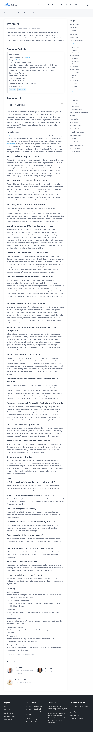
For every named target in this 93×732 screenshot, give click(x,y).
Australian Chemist (76, 718)
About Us (64, 5)
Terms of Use (74, 5)
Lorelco (75, 95)
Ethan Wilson (19, 668)
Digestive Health (75, 122)
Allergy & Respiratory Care (79, 112)
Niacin (73, 75)
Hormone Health (75, 125)
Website (12, 89)
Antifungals (74, 34)
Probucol (27, 13)
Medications (31, 5)
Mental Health (74, 37)
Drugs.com (21, 89)
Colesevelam (75, 78)
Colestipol (74, 81)
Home (22, 5)
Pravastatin (75, 55)
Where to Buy (9, 710)
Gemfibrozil (75, 64)
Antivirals (73, 31)
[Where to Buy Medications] (84, 5)
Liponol (75, 103)
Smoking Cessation (76, 148)
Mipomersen (75, 106)
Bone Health (74, 142)
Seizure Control (75, 152)
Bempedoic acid (76, 109)
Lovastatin (74, 58)
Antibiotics (73, 27)
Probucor (76, 100)
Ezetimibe (74, 67)
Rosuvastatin (75, 53)
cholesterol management (17, 136)
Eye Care (73, 138)
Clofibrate (74, 86)
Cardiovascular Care (77, 40)
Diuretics (73, 116)
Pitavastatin (75, 83)
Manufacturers (53, 5)
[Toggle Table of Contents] (62, 104)
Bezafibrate (75, 89)
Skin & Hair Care (75, 135)
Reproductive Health (77, 132)
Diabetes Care (74, 119)
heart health (11, 144)
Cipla (21, 54)
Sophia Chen (49, 669)
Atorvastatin (75, 47)
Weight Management (77, 145)
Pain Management (76, 24)
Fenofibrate (75, 61)
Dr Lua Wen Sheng (21, 679)
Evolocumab (75, 72)
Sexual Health (74, 129)
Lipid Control (16, 13)
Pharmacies (42, 5)
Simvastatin (75, 50)
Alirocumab (75, 69)
